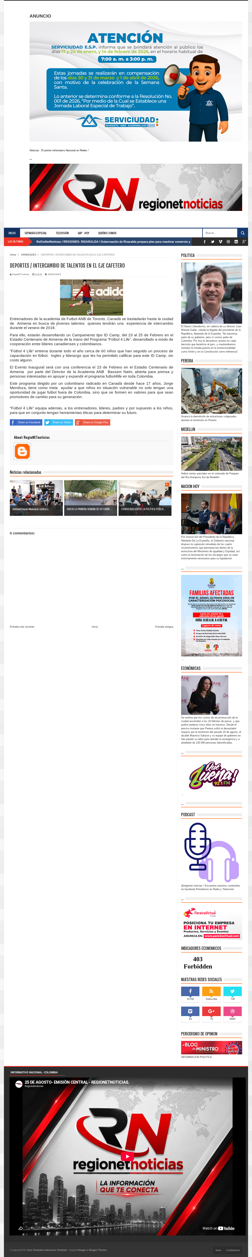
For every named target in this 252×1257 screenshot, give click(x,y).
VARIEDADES (54, 274)
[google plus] (244, 241)
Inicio (12, 233)
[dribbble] (228, 241)
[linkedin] (236, 241)
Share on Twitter (62, 422)
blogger (82, 1250)
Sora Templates (35, 1250)
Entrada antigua (164, 626)
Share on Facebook (29, 422)
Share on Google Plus (95, 422)
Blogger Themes (98, 1250)
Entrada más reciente (22, 626)
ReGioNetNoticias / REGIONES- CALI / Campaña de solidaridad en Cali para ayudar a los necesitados (105, 241)
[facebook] (205, 241)
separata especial (36, 233)
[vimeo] (220, 241)
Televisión (62, 233)
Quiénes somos (107, 233)
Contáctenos (233, 1250)
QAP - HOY (83, 233)
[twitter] (213, 241)
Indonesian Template (55, 1250)
